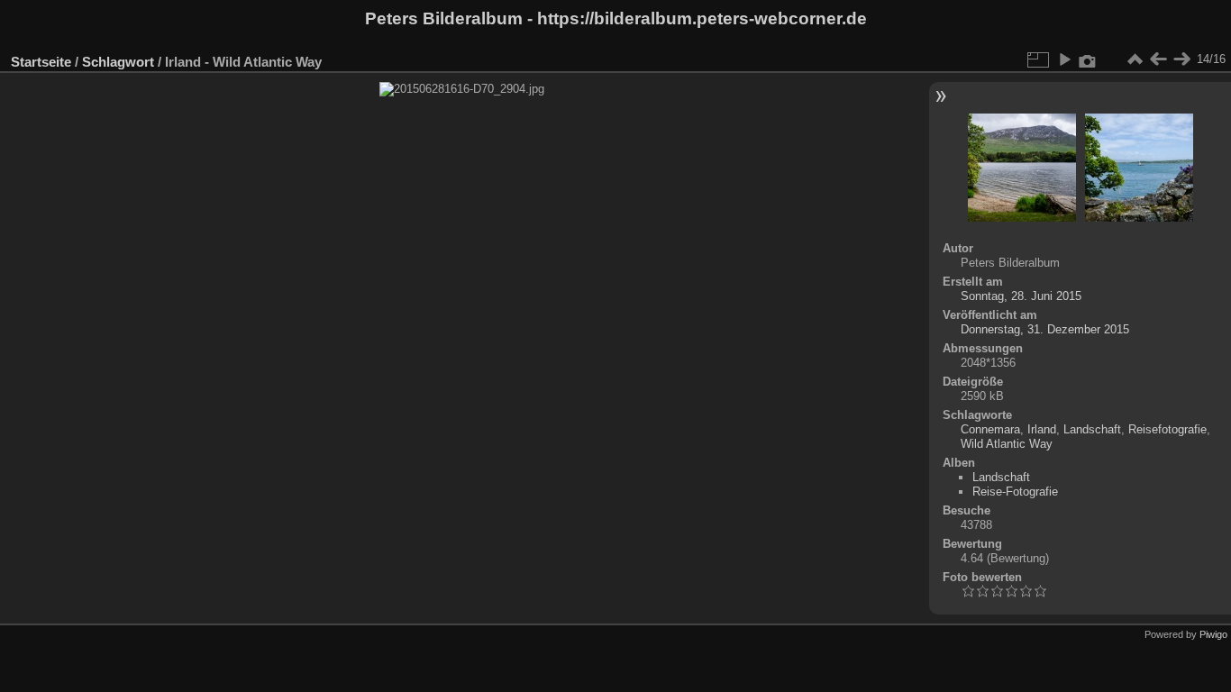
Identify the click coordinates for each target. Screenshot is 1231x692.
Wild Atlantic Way (1007, 444)
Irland (1041, 429)
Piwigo (1213, 634)
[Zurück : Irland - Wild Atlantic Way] (1158, 59)
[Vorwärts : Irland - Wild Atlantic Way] (1181, 59)
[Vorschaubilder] (1134, 59)
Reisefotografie (1167, 429)
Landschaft (1092, 429)
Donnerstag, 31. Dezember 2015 (1045, 329)
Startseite (41, 61)
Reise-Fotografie (1015, 491)
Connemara (990, 429)
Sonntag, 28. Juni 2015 (1021, 296)
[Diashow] (1064, 59)
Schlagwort (118, 61)
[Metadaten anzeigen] (1087, 59)
